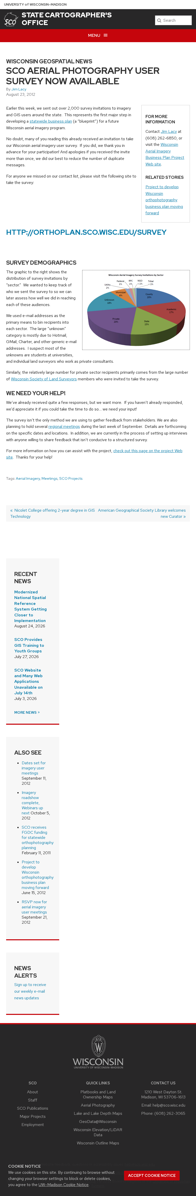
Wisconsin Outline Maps (98, 1143)
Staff (32, 1100)
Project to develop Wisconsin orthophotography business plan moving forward (164, 200)
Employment (32, 1124)
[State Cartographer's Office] (11, 19)
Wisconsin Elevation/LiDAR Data (98, 1132)
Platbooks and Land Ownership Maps (98, 1094)
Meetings (49, 478)
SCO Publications (32, 1108)
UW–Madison (35, 4)
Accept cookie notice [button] (152, 1175)
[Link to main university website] (98, 1069)
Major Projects (33, 1116)
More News (25, 712)
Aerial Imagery (28, 478)
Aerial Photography (98, 1105)
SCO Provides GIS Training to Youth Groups (29, 645)
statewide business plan (51, 121)
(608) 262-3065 (169, 1113)
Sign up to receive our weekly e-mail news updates (30, 991)
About (32, 1092)
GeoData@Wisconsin (98, 1121)
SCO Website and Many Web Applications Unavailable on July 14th (28, 681)
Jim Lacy (18, 89)
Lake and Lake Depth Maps (98, 1113)
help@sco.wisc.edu (169, 1105)
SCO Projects (70, 478)
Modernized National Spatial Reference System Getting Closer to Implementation (30, 606)
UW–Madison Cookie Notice (64, 1184)
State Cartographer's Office (67, 18)
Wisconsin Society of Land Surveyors (44, 379)
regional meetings (64, 426)
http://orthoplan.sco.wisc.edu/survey (86, 232)
